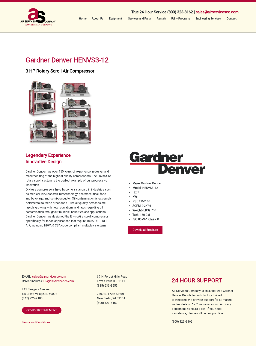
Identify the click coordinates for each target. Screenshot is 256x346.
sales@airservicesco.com (217, 12)
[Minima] (38, 14)
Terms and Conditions (36, 322)
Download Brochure (145, 230)
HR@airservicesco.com (58, 281)
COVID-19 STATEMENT (41, 310)
